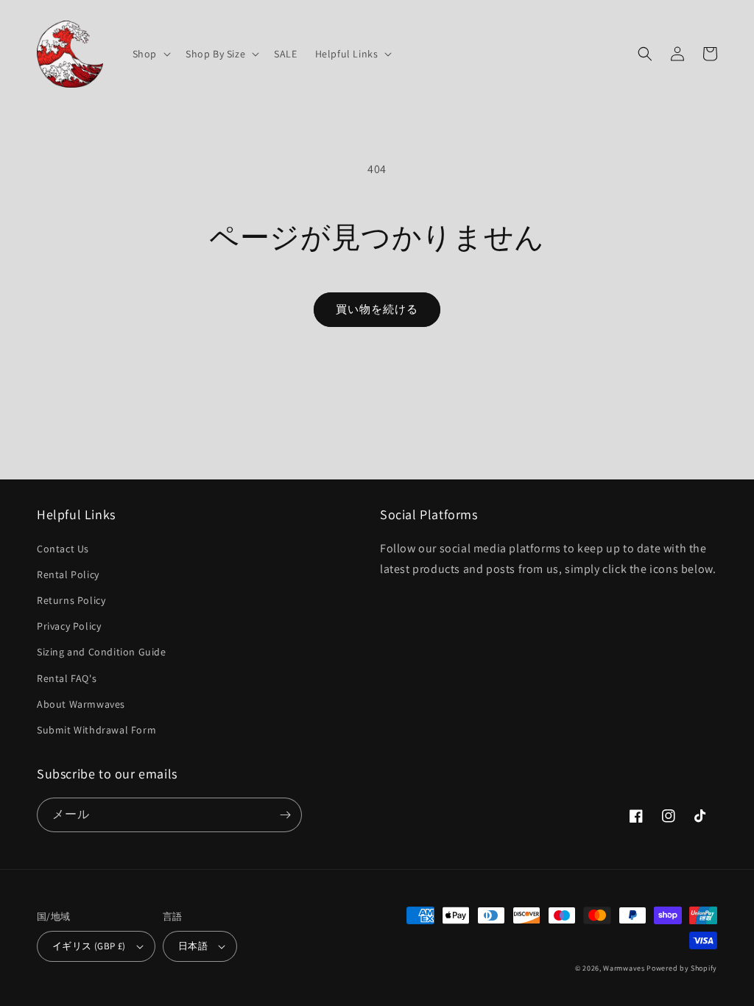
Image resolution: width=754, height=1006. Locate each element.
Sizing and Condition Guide (101, 651)
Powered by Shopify (681, 968)
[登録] (285, 815)
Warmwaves (623, 968)
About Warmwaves (81, 704)
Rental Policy (68, 574)
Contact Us (63, 548)
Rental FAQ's (66, 678)
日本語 (193, 946)
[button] (150, 53)
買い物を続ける (377, 309)
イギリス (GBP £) (89, 946)
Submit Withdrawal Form (96, 729)
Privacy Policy (69, 626)
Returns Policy (71, 600)
